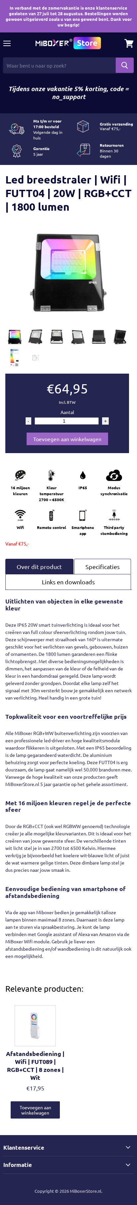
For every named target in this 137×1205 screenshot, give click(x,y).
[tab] (39, 566)
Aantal (67, 412)
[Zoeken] (125, 65)
